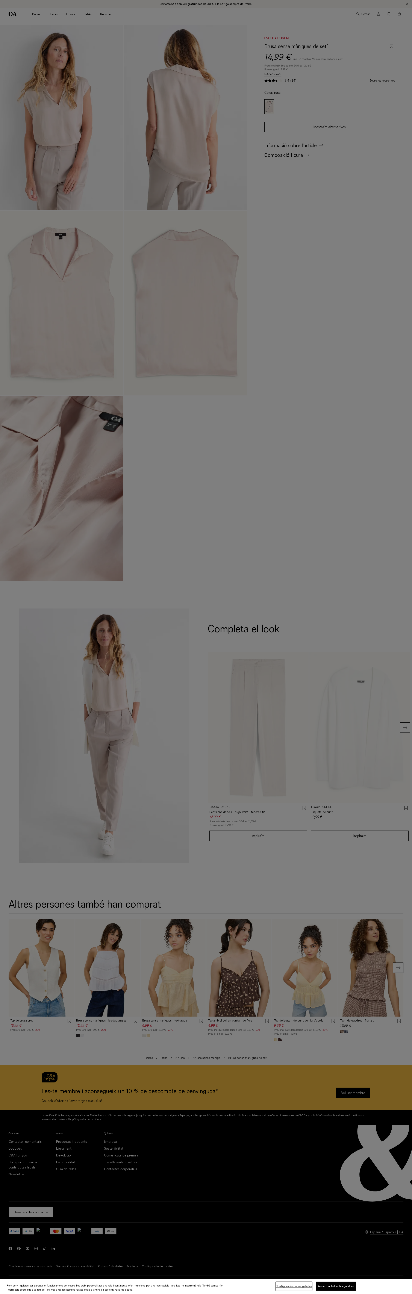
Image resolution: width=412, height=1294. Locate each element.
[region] (206, 1286)
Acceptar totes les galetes (335, 1286)
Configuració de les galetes (294, 1286)
